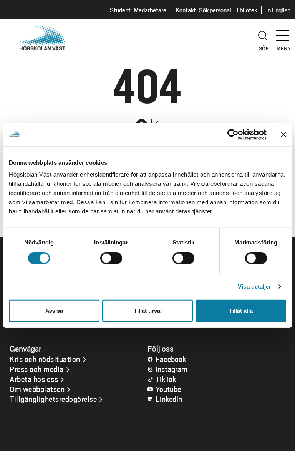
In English (278, 10)
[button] (285, 32)
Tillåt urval (148, 310)
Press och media (37, 369)
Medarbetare (150, 10)
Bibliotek (245, 10)
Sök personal (215, 10)
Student (120, 10)
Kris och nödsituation (45, 359)
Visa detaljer (254, 286)
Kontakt (186, 10)
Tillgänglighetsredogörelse (53, 399)
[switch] (111, 258)
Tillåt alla (241, 310)
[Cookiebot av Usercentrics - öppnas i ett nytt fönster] (233, 134)
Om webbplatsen (37, 389)
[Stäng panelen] (283, 134)
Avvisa (54, 310)
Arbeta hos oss (34, 379)
